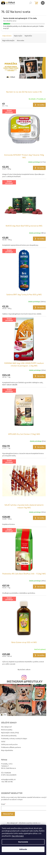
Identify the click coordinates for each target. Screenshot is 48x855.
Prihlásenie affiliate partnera (11, 747)
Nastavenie (23, 842)
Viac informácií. (18, 836)
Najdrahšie (28, 36)
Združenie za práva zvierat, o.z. (30, 823)
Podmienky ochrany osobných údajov (14, 738)
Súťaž (3, 741)
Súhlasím (23, 849)
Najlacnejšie (18, 36)
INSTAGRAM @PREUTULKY (24, 681)
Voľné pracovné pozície (9, 744)
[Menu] (42, 3)
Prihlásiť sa (8, 814)
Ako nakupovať (6, 727)
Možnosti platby (6, 730)
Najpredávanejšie (8, 40)
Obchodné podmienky (9, 736)
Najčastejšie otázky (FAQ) (10, 733)
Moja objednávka (7, 750)
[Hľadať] (30, 3)
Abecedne (20, 40)
